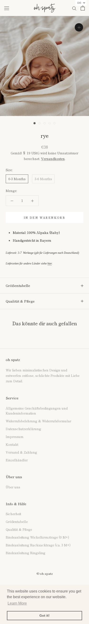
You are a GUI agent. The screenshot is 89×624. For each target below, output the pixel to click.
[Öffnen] (6, 8)
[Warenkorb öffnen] (83, 8)
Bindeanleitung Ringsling (25, 552)
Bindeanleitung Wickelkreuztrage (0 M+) (37, 537)
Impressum (14, 436)
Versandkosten (53, 158)
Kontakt (12, 444)
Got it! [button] (44, 615)
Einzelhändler (17, 460)
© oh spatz (45, 573)
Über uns (13, 487)
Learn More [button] (17, 603)
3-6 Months (43, 178)
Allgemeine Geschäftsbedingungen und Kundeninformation (37, 410)
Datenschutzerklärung (23, 428)
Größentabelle (18, 285)
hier (49, 263)
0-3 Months (17, 178)
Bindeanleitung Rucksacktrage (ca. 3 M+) (38, 545)
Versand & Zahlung (21, 452)
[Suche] (74, 8)
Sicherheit (13, 513)
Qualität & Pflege (20, 301)
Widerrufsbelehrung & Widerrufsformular (38, 421)
